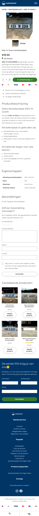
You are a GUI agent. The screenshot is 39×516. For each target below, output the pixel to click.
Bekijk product (10, 314)
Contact (19, 426)
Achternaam (25, 379)
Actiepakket (19, 446)
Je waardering (7, 221)
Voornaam (5, 379)
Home (4, 9)
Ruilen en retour (19, 429)
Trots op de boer (19, 448)
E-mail (4, 253)
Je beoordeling (8, 229)
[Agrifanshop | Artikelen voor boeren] (9, 3)
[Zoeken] (9, 513)
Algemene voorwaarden (19, 434)
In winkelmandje (23, 80)
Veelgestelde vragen (19, 431)
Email (4, 387)
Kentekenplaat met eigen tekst (19, 461)
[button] (8, 14)
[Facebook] (21, 491)
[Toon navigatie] (35, 3)
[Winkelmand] (29, 513)
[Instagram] (17, 491)
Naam (4, 245)
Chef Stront (19, 458)
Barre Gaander (19, 456)
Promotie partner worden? (19, 485)
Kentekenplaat (15, 9)
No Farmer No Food (19, 451)
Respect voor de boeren (19, 453)
